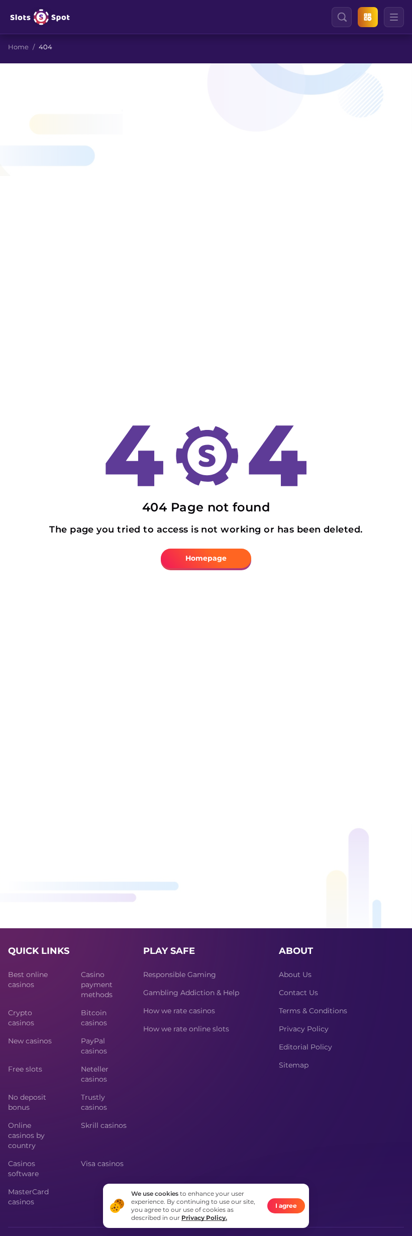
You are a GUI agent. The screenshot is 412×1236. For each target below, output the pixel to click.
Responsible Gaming (179, 974)
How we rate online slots (186, 1028)
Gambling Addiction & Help (191, 992)
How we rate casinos (179, 1010)
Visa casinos (102, 1163)
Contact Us (298, 992)
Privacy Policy (304, 1028)
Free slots (25, 1069)
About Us (295, 974)
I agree (286, 1205)
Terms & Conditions (313, 1010)
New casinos (30, 1040)
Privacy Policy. (204, 1217)
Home (18, 47)
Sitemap (293, 1065)
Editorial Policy (305, 1046)
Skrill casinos (104, 1125)
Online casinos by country (26, 1135)
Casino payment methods (97, 984)
